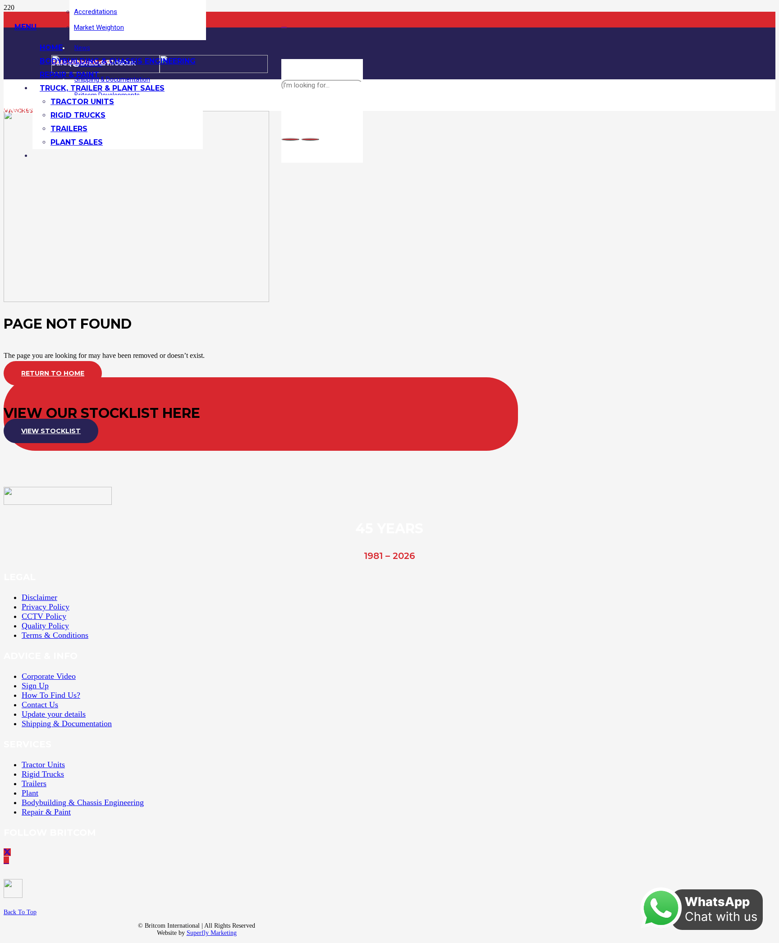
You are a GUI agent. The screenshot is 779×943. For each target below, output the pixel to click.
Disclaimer (39, 597)
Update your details (54, 714)
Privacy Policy (45, 606)
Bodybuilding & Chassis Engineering (83, 802)
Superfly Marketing (212, 932)
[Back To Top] (100, 890)
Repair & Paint (46, 811)
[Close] (310, 139)
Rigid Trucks (43, 773)
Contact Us (40, 704)
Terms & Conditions (55, 635)
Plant (30, 792)
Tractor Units (43, 764)
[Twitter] (7, 852)
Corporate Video (49, 676)
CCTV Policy (44, 616)
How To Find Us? (51, 695)
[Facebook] (284, 24)
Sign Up (35, 685)
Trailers (34, 783)
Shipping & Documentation (67, 723)
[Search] (290, 139)
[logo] (58, 502)
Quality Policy (45, 625)
